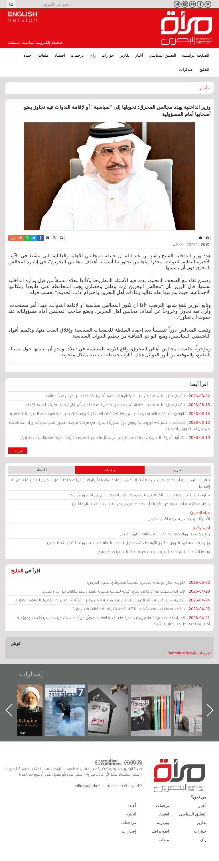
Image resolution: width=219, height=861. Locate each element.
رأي (93, 55)
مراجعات (128, 822)
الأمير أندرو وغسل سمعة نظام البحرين (179, 515)
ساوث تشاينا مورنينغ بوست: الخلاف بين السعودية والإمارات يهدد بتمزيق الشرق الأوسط (139, 495)
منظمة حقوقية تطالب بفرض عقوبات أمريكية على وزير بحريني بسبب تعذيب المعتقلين (141, 504)
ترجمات (77, 55)
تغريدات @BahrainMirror (189, 653)
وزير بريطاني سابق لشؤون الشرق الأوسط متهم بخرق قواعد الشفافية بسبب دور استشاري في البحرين (128, 543)
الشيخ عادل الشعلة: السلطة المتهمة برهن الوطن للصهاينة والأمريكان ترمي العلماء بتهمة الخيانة (117, 405)
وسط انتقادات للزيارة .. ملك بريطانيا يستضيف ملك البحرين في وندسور (153, 551)
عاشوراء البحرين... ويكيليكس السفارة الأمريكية (71, 697)
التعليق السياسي (162, 55)
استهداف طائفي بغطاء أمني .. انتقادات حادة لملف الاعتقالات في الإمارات (141, 609)
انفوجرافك (160, 831)
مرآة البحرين (186, 28)
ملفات (43, 55)
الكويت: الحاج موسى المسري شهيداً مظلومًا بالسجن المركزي (148, 582)
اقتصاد (59, 55)
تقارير (124, 55)
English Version (22, 16)
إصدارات (186, 69)
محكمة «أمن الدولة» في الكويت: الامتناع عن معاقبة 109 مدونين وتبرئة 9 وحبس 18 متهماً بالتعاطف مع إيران (112, 600)
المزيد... (18, 451)
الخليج (204, 69)
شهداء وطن (28, 690)
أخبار (139, 55)
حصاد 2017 (114, 690)
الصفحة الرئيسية (195, 55)
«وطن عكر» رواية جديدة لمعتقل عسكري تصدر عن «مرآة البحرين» (156, 701)
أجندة (28, 55)
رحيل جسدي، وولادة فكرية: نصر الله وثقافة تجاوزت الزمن (165, 531)
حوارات (108, 55)
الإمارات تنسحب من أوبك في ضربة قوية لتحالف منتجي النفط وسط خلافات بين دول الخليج (126, 591)
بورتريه (163, 822)
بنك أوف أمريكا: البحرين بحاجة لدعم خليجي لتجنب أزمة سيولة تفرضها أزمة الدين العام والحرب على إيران (115, 437)
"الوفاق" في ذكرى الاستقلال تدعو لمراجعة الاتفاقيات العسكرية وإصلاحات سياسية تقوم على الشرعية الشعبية (110, 413)
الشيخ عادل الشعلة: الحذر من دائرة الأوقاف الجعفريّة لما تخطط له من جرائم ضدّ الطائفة (127, 396)
